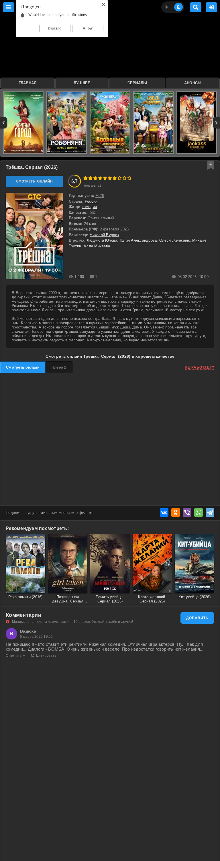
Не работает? (199, 367)
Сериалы (137, 83)
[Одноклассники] (175, 512)
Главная (28, 83)
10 (129, 178)
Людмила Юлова (102, 240)
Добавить (197, 618)
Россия (91, 201)
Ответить (13, 655)
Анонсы (193, 83)
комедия (89, 207)
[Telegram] (210, 512)
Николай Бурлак (104, 235)
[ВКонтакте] (164, 512)
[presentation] (3, 122)
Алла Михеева (97, 246)
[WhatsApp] (198, 512)
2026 (99, 195)
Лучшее (82, 83)
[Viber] (187, 512)
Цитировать (46, 655)
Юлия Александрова (138, 240)
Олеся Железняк (174, 240)
